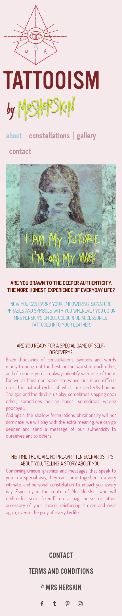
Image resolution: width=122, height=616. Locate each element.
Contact (61, 555)
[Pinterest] (67, 604)
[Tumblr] (55, 604)
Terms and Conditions (61, 571)
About (14, 136)
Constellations (49, 136)
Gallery (86, 136)
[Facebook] (42, 604)
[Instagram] (80, 604)
